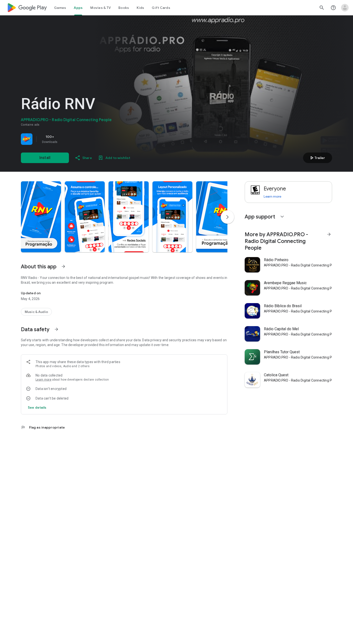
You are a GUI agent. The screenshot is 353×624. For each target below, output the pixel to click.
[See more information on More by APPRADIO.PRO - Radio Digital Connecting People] (329, 234)
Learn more (43, 379)
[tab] (60, 7)
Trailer (317, 158)
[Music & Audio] (36, 311)
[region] (88, 139)
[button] (41, 216)
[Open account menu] (345, 7)
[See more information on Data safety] (56, 329)
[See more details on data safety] (37, 407)
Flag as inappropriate (43, 427)
